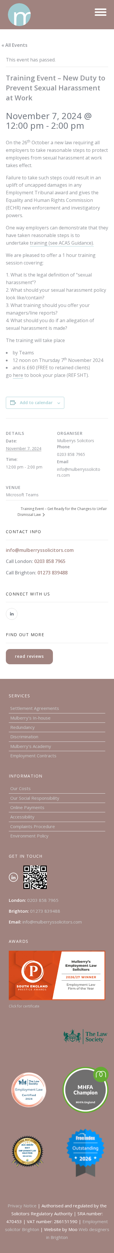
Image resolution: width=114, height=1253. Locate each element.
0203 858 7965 (49, 561)
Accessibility (22, 817)
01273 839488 (52, 572)
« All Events (14, 45)
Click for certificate (24, 1006)
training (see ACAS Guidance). (62, 243)
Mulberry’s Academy (30, 746)
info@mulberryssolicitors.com (40, 550)
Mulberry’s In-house (30, 718)
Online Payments (27, 807)
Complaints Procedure (32, 826)
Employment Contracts (33, 755)
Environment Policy (29, 836)
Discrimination (24, 736)
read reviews (29, 656)
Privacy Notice (22, 1206)
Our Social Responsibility (34, 798)
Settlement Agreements (34, 708)
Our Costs (20, 788)
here (18, 375)
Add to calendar (36, 402)
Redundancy (22, 727)
